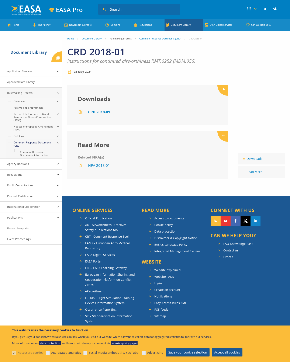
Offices (228, 257)
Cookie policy (163, 225)
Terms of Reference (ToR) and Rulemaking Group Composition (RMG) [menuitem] (32, 117)
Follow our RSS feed (216, 221)
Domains (115, 24)
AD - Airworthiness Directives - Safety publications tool (106, 227)
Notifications (163, 296)
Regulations (145, 24)
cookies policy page (124, 343)
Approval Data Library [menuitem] (21, 82)
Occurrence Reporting (101, 309)
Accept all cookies (227, 352)
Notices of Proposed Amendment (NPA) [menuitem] (33, 128)
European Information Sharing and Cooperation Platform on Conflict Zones (110, 279)
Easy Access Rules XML (170, 303)
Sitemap (160, 316)
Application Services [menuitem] (19, 71)
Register (275, 9)
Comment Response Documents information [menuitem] (34, 153)
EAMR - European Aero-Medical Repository (107, 245)
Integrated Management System (177, 251)
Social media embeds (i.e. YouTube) (114, 353)
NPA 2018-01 (99, 165)
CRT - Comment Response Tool (107, 236)
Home (16, 24)
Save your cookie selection (187, 352)
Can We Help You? (261, 24)
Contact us (230, 250)
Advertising (155, 353)
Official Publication (98, 218)
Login (266, 9)
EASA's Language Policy (170, 245)
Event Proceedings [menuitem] (19, 239)
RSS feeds (161, 309)
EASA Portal (93, 261)
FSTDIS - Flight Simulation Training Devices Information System (109, 300)
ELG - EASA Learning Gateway (106, 268)
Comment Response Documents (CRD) (160, 38)
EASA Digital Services (221, 24)
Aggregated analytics (66, 353)
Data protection (165, 231)
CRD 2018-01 (99, 111)
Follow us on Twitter (246, 221)
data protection (50, 343)
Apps (252, 9)
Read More (254, 172)
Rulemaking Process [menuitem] (19, 93)
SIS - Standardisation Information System (108, 318)
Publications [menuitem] (15, 217)
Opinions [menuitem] (19, 136)
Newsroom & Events (80, 24)
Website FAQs (164, 277)
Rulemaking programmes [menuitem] (29, 107)
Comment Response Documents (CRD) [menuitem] (33, 144)
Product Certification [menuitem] (20, 196)
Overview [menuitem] (19, 101)
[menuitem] (266, 9)
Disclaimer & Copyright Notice (175, 238)
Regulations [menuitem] (14, 175)
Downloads (254, 159)
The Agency (44, 24)
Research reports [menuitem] (18, 228)
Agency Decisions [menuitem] (18, 164)
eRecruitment (94, 291)
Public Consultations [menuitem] (20, 185)
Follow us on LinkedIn (255, 221)
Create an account (167, 290)
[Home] (26, 9)
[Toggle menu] (58, 71)
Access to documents (169, 218)
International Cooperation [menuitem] (23, 207)
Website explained (167, 270)
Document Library (181, 24)
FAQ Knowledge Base (238, 244)
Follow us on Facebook (236, 221)
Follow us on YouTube (226, 221)
